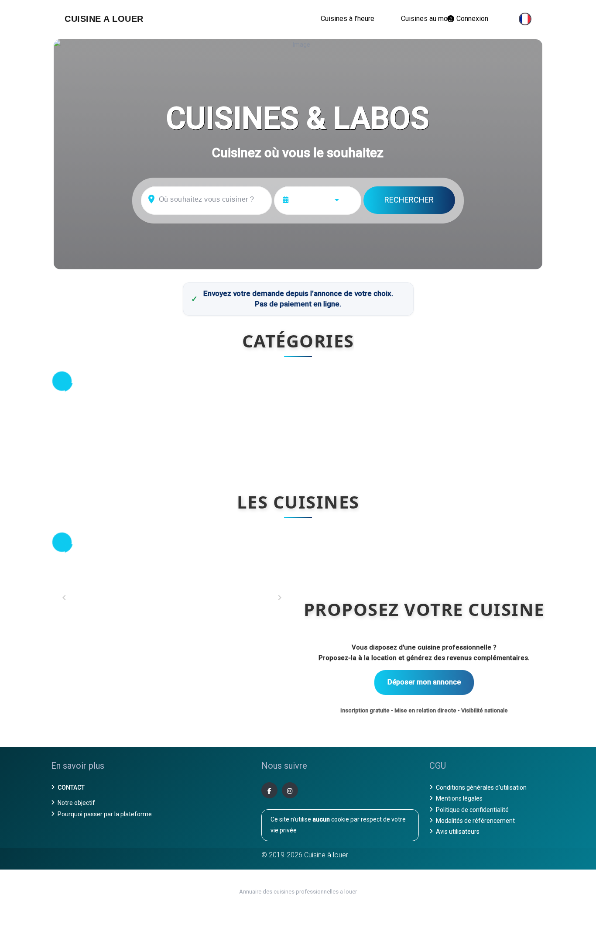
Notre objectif (76, 802)
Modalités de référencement (475, 820)
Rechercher (409, 199)
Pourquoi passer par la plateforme (105, 814)
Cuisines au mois (427, 18)
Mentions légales (459, 798)
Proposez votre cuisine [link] (424, 609)
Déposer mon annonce (424, 682)
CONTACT (71, 787)
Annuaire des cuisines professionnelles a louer (298, 891)
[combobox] (323, 199)
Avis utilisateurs (458, 831)
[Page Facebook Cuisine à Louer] (269, 790)
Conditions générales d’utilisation (481, 787)
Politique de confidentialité (472, 809)
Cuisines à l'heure (347, 18)
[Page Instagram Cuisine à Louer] (290, 790)
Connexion (472, 18)
